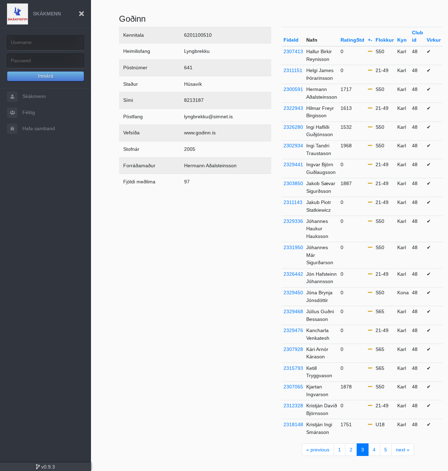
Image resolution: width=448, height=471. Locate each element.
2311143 (293, 202)
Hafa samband (38, 128)
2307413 (293, 51)
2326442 (293, 274)
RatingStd (352, 40)
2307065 (293, 386)
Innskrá (45, 76)
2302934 (293, 145)
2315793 (293, 368)
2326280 (293, 127)
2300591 (293, 89)
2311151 (293, 70)
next (403, 449)
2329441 (293, 164)
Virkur (434, 40)
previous (317, 449)
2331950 (293, 247)
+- (370, 40)
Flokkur (385, 40)
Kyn (402, 40)
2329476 (293, 330)
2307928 (293, 349)
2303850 (293, 183)
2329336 (293, 221)
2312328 (293, 405)
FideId (291, 40)
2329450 (293, 292)
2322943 (293, 108)
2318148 (293, 424)
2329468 (293, 311)
